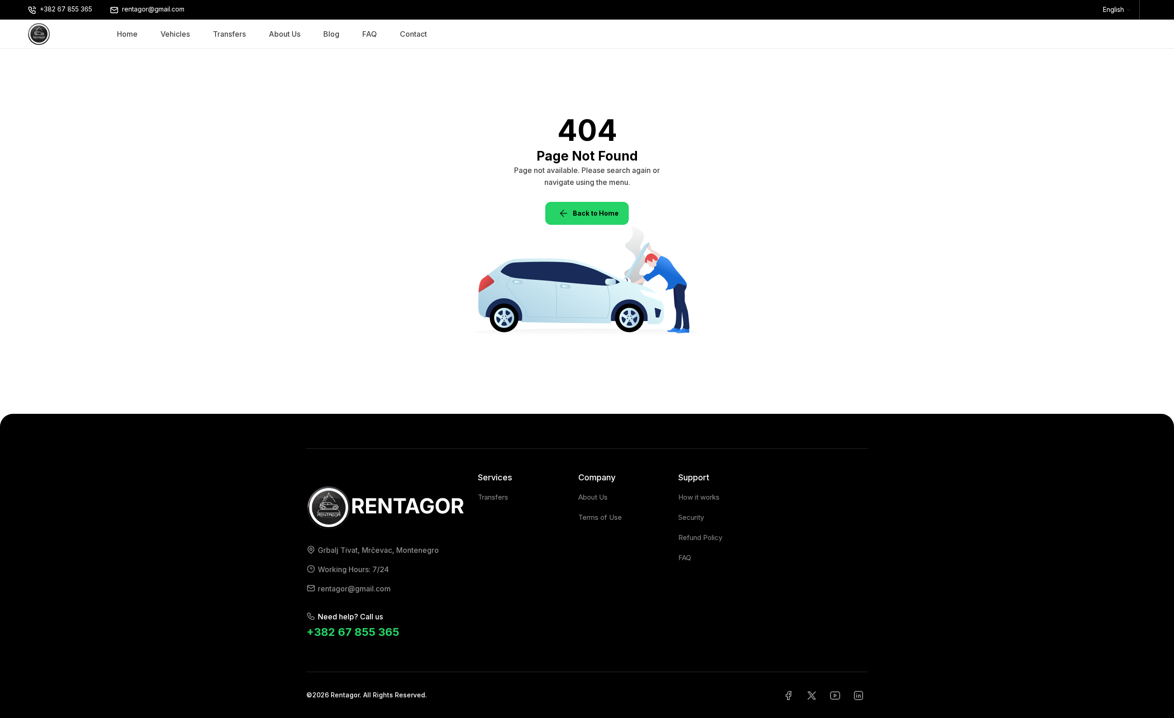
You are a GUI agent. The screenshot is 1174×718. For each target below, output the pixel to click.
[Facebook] (788, 695)
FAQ (369, 34)
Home (127, 34)
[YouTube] (835, 695)
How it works (699, 497)
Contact (413, 34)
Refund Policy (700, 537)
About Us (284, 34)
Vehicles (175, 34)
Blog (331, 34)
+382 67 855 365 (352, 632)
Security (691, 517)
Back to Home (596, 213)
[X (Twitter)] (812, 695)
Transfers (229, 34)
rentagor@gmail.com (354, 588)
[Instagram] (858, 695)
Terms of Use (600, 517)
